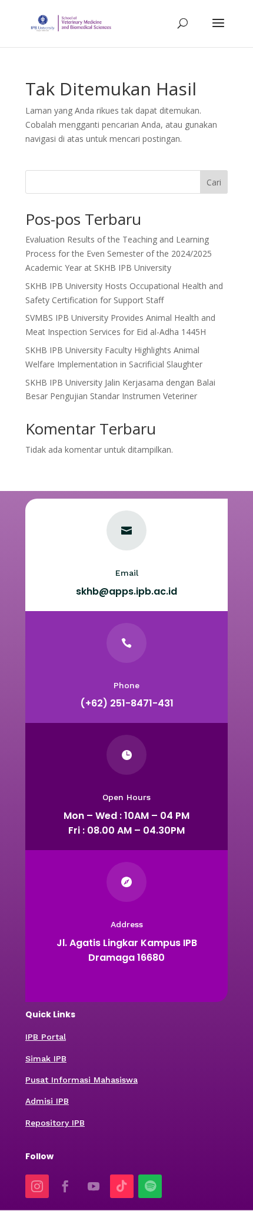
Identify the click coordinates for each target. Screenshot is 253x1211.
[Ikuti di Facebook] (65, 1186)
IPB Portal (45, 1036)
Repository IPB (55, 1122)
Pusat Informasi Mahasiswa (81, 1079)
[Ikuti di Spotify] (150, 1186)
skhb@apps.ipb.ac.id (126, 591)
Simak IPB (45, 1058)
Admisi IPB (47, 1101)
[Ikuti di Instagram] (37, 1186)
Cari (214, 182)
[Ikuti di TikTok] (122, 1186)
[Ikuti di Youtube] (93, 1186)
